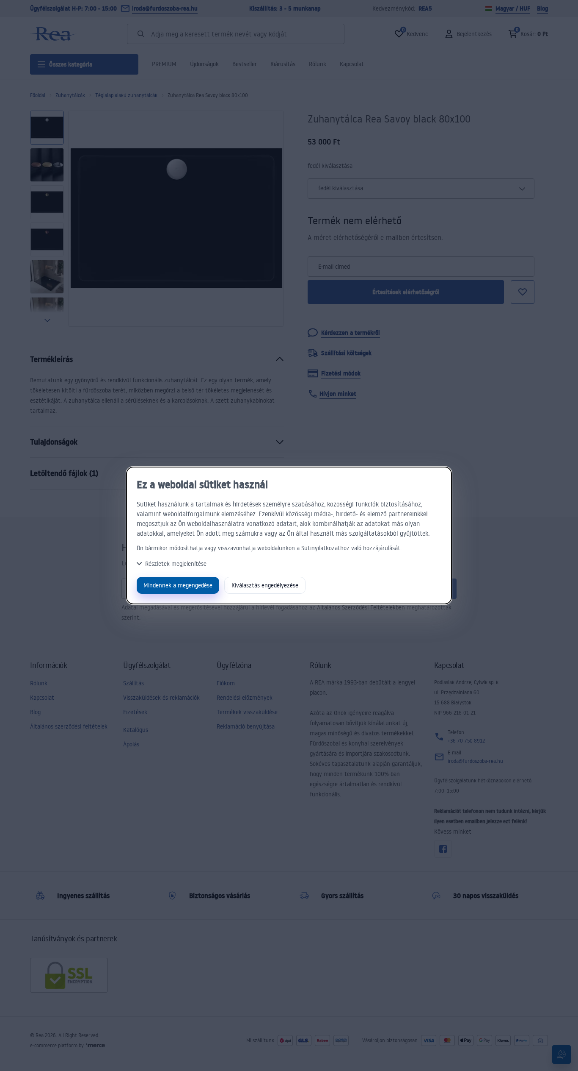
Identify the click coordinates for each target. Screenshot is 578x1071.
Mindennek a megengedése (177, 585)
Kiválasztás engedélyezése (264, 585)
